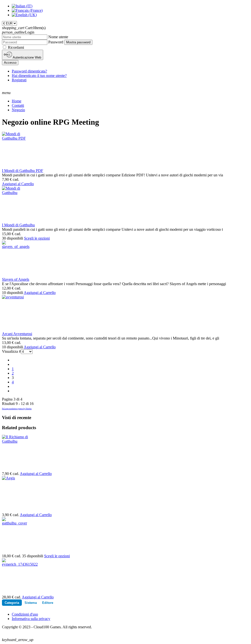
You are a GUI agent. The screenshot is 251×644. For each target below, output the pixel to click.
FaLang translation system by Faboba (17, 409)
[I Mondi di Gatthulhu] (15, 193)
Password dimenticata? (29, 71)
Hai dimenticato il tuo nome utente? (39, 75)
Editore (47, 603)
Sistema (31, 603)
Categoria (12, 603)
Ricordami (16, 47)
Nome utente (58, 37)
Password (55, 42)
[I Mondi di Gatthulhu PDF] (15, 138)
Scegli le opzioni (37, 238)
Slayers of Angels (15, 279)
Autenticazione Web (26, 57)
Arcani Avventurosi (17, 334)
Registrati (19, 80)
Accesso (10, 62)
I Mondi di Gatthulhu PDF (22, 171)
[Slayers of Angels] (15, 246)
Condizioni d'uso (25, 614)
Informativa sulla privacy (31, 619)
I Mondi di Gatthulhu (18, 225)
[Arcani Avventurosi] (13, 297)
